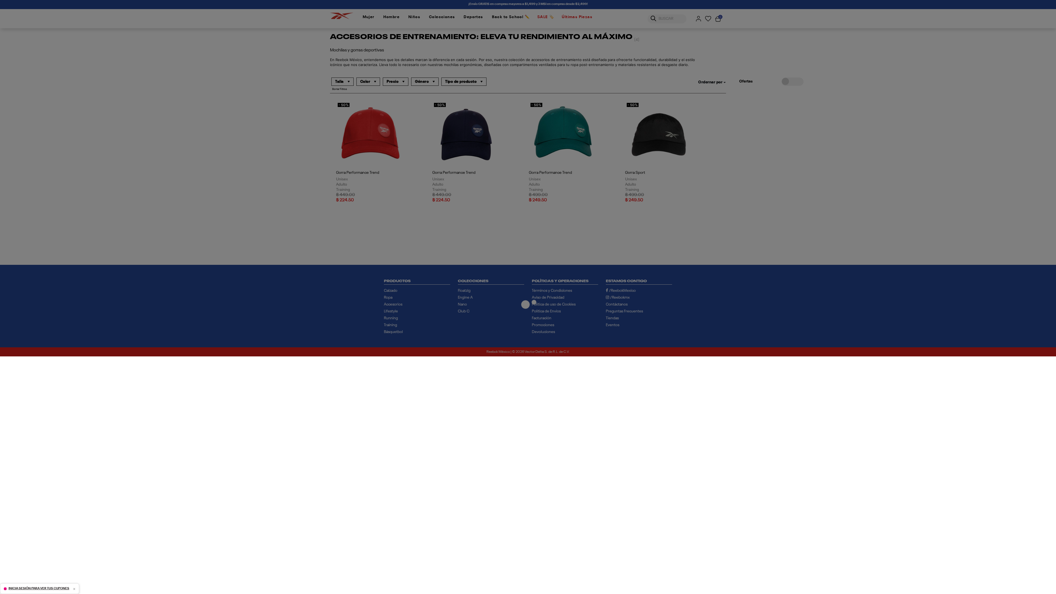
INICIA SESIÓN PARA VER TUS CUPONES (39, 588)
